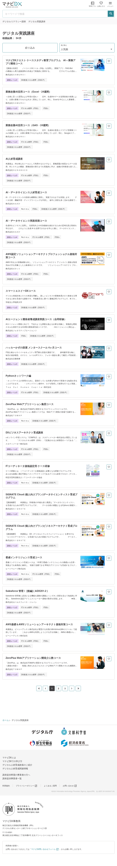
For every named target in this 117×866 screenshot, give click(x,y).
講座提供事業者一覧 (12, 778)
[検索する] (111, 14)
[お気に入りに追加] (108, 61)
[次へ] (71, 688)
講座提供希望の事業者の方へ (16, 774)
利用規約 (6, 785)
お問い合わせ (68, 785)
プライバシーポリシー (25, 785)
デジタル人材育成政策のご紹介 (17, 764)
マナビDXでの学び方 (12, 761)
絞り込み (30, 47)
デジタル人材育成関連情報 (15, 768)
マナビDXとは (9, 757)
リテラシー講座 (14, 21)
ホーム (5, 720)
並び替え (64, 45)
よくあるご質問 (50, 785)
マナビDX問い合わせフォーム (43, 849)
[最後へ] (78, 688)
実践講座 (36, 21)
